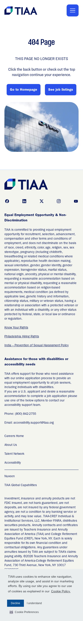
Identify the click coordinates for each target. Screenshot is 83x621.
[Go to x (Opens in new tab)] (41, 201)
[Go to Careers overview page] (21, 10)
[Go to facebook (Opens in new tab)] (7, 201)
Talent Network (14, 454)
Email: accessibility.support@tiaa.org (29, 423)
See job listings (60, 90)
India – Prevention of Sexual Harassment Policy (36, 345)
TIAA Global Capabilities (20, 485)
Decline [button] (15, 603)
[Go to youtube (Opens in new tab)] (76, 201)
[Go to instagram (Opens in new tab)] (58, 201)
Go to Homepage (23, 90)
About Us (10, 445)
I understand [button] (34, 603)
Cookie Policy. (61, 591)
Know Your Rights (16, 327)
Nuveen (9, 476)
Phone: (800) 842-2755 (20, 414)
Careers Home (14, 436)
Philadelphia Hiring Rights (21, 336)
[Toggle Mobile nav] (73, 10)
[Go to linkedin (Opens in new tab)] (24, 201)
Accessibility (12, 463)
